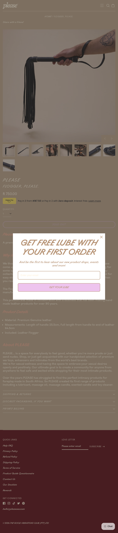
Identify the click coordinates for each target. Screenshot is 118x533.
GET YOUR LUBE (59, 287)
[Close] (101, 237)
